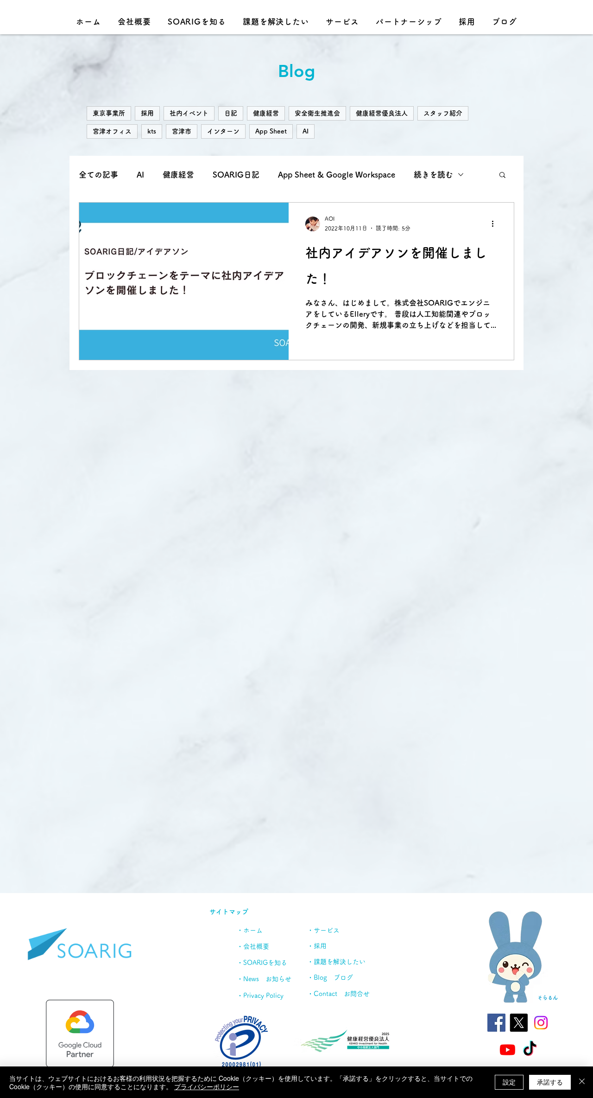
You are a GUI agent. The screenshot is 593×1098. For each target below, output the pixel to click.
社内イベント (189, 113)
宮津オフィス (112, 131)
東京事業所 (109, 113)
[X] (519, 1023)
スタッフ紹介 (442, 113)
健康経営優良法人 (382, 113)
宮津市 (181, 131)
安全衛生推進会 (317, 113)
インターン (223, 131)
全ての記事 (98, 175)
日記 (230, 113)
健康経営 (266, 113)
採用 (147, 113)
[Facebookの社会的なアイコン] (496, 1023)
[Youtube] (507, 1050)
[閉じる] (581, 1082)
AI (306, 131)
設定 (509, 1081)
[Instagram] (541, 1023)
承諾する (550, 1081)
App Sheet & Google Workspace (336, 175)
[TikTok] (530, 1050)
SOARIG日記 (236, 175)
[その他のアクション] (495, 224)
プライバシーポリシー (206, 1086)
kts (151, 131)
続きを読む (433, 175)
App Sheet (271, 131)
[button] (502, 175)
